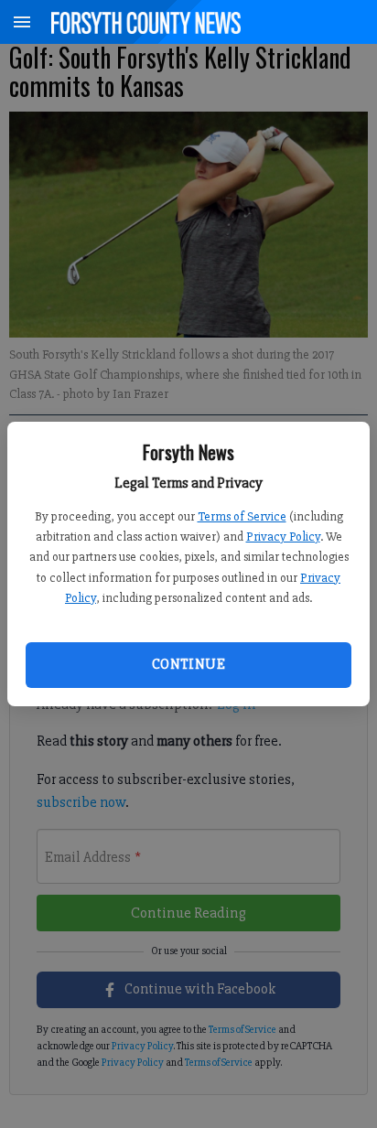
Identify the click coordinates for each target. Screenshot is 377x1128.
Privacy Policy (283, 536)
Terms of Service (242, 516)
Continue (188, 664)
